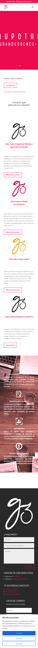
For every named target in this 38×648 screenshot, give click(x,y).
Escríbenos (10, 85)
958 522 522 (16, 576)
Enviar (29, 566)
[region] (19, 631)
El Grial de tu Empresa (11, 592)
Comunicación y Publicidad (19, 374)
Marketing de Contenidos (19, 401)
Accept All (19, 633)
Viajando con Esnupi (11, 589)
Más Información (13, 174)
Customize (19, 638)
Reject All (19, 644)
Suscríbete (10, 345)
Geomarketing (19, 428)
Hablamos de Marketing (12, 594)
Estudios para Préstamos (19, 453)
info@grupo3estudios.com (20, 579)
